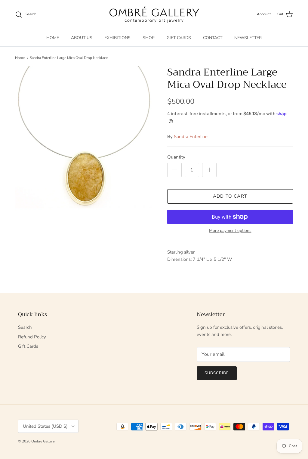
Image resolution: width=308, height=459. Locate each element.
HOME (52, 38)
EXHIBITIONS (117, 38)
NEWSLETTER (248, 38)
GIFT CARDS (179, 38)
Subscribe (217, 373)
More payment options (230, 230)
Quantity (176, 157)
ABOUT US (81, 38)
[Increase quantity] (209, 170)
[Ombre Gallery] (154, 14)
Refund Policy (32, 337)
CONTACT (212, 38)
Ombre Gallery (42, 441)
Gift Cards (28, 346)
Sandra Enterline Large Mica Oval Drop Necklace (69, 57)
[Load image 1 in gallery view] (84, 141)
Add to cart (230, 196)
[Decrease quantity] (174, 170)
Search (25, 327)
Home (20, 57)
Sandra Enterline (191, 137)
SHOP (149, 38)
